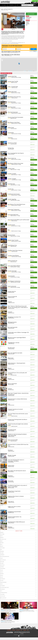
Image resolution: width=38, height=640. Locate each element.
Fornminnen (2, 554)
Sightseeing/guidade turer (4, 587)
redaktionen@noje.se (21, 634)
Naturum (1, 580)
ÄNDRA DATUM (32, 144)
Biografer (1, 542)
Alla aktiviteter (3, 597)
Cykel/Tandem (2, 547)
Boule (1, 544)
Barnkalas (1, 537)
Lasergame (2, 566)
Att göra (4, 5)
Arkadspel (1, 532)
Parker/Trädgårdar (3, 582)
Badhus (1, 535)
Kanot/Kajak (2, 561)
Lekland (1, 570)
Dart (1, 549)
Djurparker (2, 551)
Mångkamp (2, 573)
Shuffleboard (2, 585)
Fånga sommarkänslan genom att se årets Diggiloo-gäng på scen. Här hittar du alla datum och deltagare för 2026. (26, 611)
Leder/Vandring (2, 568)
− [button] (2, 60)
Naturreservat (2, 578)
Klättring (1, 563)
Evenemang (11, 5)
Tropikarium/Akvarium (3, 592)
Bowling (1, 546)
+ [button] (2, 59)
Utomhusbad (2, 594)
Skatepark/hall (2, 589)
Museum (1, 577)
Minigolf (1, 575)
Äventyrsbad (2, 534)
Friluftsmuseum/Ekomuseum (4, 556)
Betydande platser (3, 539)
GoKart (1, 558)
